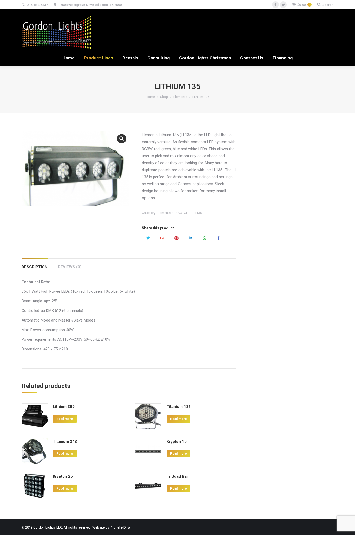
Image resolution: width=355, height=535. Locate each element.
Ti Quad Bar (177, 476)
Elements (180, 97)
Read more (64, 419)
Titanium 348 (65, 441)
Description (35, 267)
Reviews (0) (70, 267)
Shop (164, 97)
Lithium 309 (64, 406)
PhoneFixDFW (120, 527)
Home (150, 97)
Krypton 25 (63, 476)
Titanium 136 (179, 406)
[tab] (35, 264)
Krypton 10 (177, 441)
